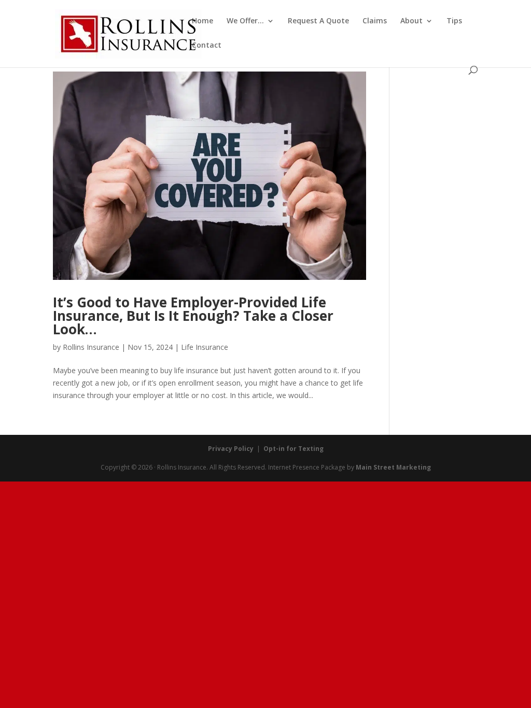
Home (202, 21)
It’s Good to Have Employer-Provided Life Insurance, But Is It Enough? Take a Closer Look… (193, 315)
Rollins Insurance (91, 347)
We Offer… (245, 21)
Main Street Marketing (393, 467)
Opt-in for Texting (293, 448)
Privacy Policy (231, 448)
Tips (454, 21)
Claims (374, 21)
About (411, 21)
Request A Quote (318, 21)
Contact (206, 45)
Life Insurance (204, 347)
